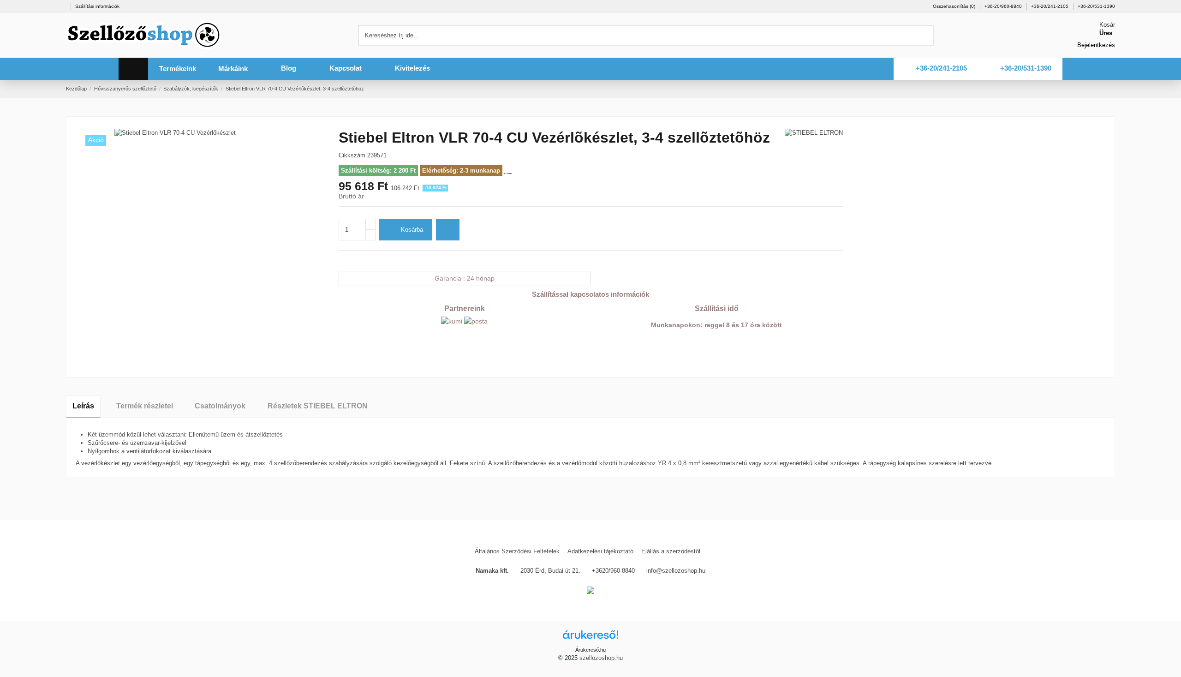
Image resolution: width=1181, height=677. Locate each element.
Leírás (83, 406)
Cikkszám (352, 155)
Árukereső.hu (590, 650)
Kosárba (412, 229)
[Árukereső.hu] (590, 637)
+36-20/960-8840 (1003, 6)
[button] (177, 69)
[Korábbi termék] (1102, 89)
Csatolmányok (220, 406)
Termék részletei (144, 406)
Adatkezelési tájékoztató (600, 551)
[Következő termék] (1111, 89)
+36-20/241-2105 (1050, 6)
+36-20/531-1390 (1096, 6)
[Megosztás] (342, 260)
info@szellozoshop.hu (675, 570)
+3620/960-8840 (613, 570)
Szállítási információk (97, 6)
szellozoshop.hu (601, 657)
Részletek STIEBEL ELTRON (318, 406)
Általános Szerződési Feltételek (517, 551)
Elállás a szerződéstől (670, 551)
